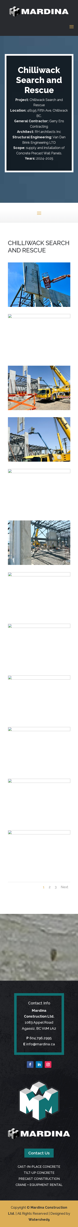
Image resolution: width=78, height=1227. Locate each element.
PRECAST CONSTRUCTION (39, 1179)
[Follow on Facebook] (30, 1064)
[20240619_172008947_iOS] (39, 306)
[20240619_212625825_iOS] (39, 833)
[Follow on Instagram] (48, 1064)
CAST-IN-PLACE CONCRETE (39, 1167)
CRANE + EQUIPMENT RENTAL (39, 1185)
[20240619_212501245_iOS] (39, 782)
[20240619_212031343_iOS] (39, 460)
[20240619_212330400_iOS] (39, 564)
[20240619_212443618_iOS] (39, 678)
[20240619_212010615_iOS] (39, 409)
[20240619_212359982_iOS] (39, 575)
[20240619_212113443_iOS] (39, 472)
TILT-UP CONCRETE (39, 1173)
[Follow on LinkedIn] (39, 1064)
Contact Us (39, 1153)
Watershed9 (39, 1220)
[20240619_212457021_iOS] (39, 730)
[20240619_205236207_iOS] (39, 317)
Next (64, 887)
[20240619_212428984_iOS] (39, 627)
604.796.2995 (41, 1038)
